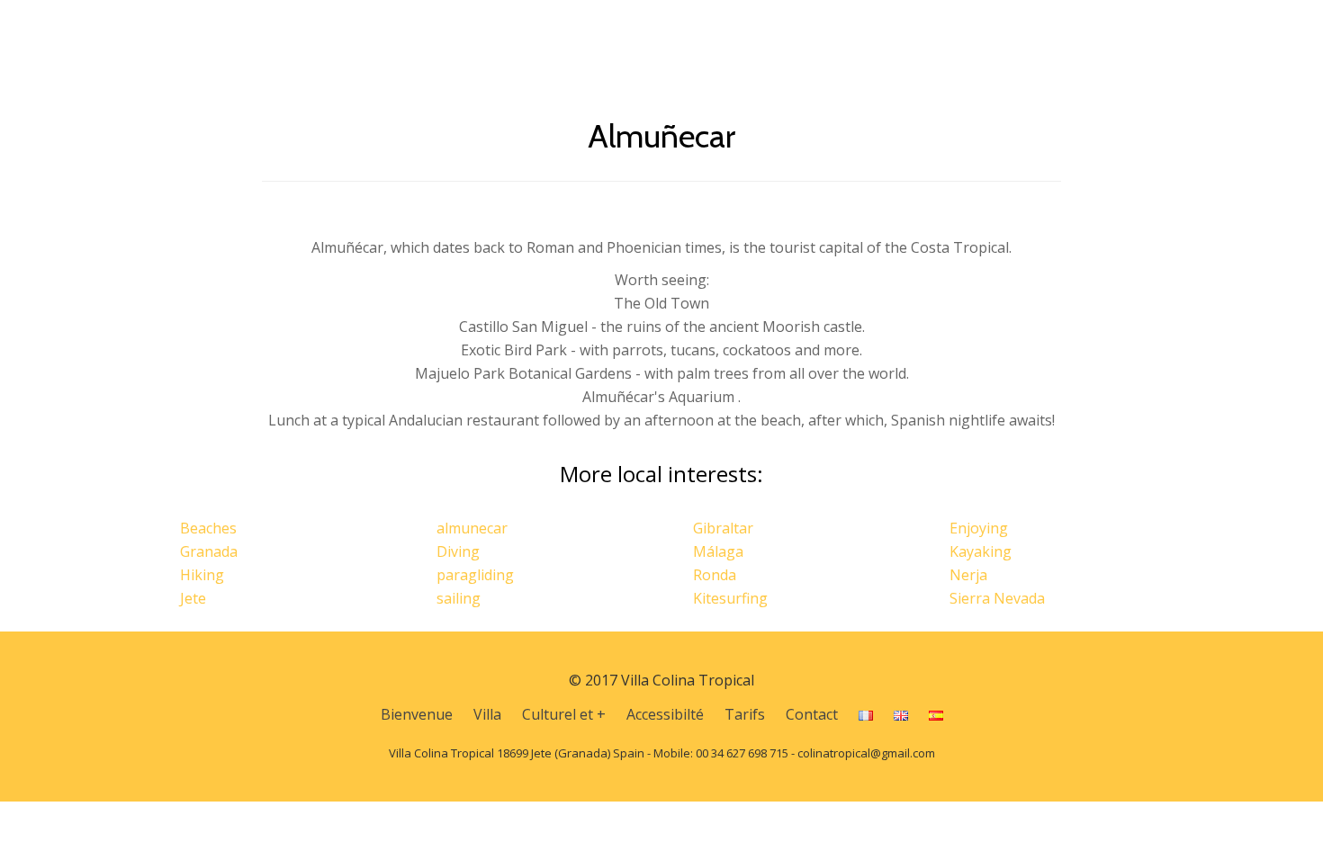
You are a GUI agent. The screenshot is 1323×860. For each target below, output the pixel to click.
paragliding (475, 575)
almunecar (472, 528)
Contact (1004, 31)
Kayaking (981, 551)
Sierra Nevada (997, 598)
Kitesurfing (730, 598)
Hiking (202, 575)
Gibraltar (723, 528)
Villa (638, 31)
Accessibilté (839, 31)
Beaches (208, 528)
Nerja (968, 575)
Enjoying (979, 528)
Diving (458, 551)
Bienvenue (559, 31)
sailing (458, 598)
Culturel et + (727, 31)
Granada (209, 551)
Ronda (714, 575)
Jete (193, 598)
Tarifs (928, 31)
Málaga (718, 551)
